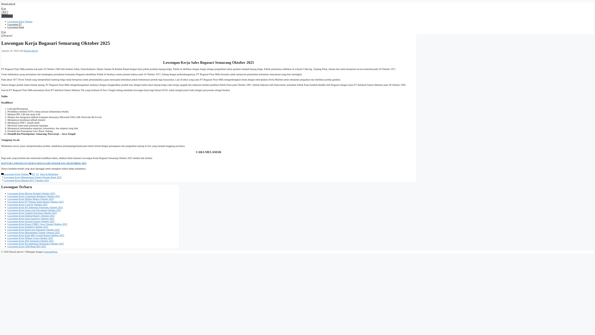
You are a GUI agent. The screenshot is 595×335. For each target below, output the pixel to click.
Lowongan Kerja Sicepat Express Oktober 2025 (31, 221)
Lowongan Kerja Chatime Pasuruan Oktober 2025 (32, 213)
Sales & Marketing (49, 174)
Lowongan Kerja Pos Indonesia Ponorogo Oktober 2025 (35, 207)
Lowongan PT (14, 24)
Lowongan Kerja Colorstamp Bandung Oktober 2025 (33, 196)
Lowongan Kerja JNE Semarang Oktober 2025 (30, 241)
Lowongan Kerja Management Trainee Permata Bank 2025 (33, 177)
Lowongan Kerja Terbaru (19, 21)
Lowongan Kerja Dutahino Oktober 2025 (27, 227)
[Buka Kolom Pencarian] (3, 9)
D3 (33, 174)
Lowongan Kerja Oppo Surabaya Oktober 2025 (30, 218)
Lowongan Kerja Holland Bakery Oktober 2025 (31, 215)
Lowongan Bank (15, 27)
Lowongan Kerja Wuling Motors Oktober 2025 (30, 199)
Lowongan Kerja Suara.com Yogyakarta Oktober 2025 (34, 210)
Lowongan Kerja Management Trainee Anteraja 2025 (33, 232)
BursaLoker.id (8, 3)
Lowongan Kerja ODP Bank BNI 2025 (26, 246)
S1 (37, 174)
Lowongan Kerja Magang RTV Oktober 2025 (26, 180)
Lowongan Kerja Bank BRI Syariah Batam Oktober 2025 (35, 235)
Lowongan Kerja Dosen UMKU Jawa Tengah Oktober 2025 (37, 224)
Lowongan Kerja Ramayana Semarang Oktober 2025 (33, 229)
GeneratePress (50, 251)
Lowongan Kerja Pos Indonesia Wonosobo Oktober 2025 (35, 243)
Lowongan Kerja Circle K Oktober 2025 (27, 204)
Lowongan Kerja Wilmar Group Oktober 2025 (30, 238)
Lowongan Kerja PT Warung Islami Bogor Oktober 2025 (35, 202)
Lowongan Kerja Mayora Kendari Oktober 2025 (31, 193)
